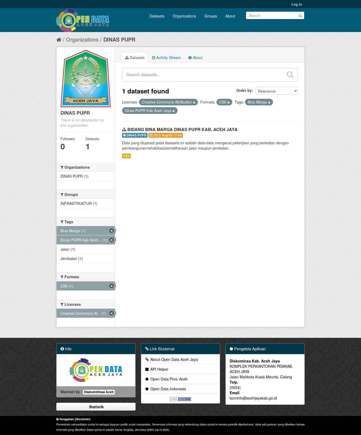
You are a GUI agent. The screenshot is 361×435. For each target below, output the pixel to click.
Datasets (157, 16)
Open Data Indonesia (167, 388)
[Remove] (194, 102)
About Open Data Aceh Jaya (173, 359)
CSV (126, 156)
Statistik (96, 406)
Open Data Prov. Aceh (168, 379)
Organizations (184, 16)
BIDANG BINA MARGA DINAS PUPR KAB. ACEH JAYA (182, 129)
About (230, 16)
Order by (244, 90)
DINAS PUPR (119, 39)
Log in (296, 4)
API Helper (158, 369)
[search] (290, 75)
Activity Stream (168, 57)
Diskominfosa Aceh (99, 392)
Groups (211, 16)
